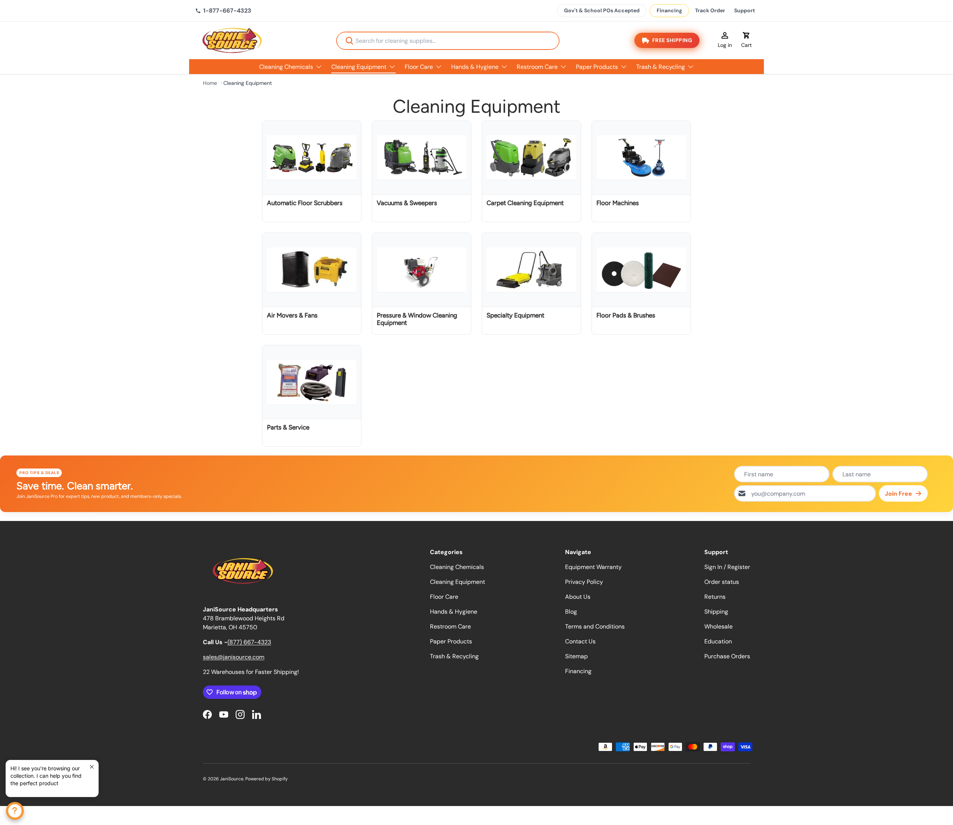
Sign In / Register (727, 567)
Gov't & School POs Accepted (602, 10)
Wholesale (718, 626)
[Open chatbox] (15, 811)
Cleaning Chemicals (286, 67)
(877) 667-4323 (249, 642)
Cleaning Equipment (358, 67)
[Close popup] (91, 766)
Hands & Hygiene (474, 67)
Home (210, 83)
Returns (715, 597)
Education (718, 641)
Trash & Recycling (660, 67)
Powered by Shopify (266, 779)
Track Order (710, 10)
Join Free (898, 494)
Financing (669, 10)
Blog (571, 611)
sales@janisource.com (233, 657)
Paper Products (597, 67)
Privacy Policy (584, 582)
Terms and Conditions (595, 626)
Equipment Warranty (593, 567)
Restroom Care (537, 67)
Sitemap (576, 656)
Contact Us (580, 641)
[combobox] (448, 40)
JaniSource (231, 779)
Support (744, 10)
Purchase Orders (727, 656)
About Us (577, 597)
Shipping (716, 611)
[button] (746, 40)
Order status (721, 582)
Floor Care (419, 67)
